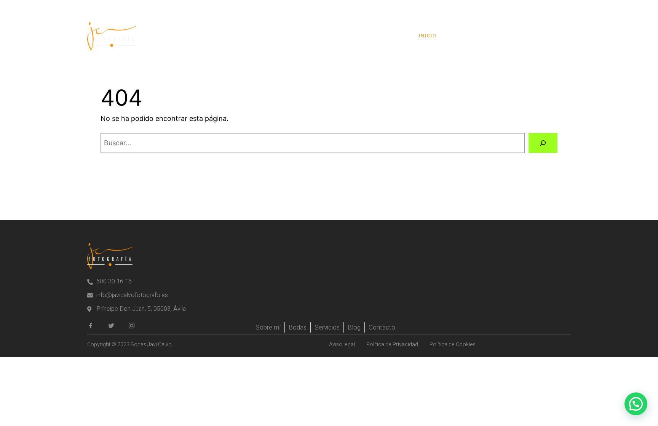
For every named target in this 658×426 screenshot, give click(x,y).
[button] (635, 403)
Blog (501, 35)
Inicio (428, 35)
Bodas (465, 35)
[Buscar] (543, 143)
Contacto (544, 35)
